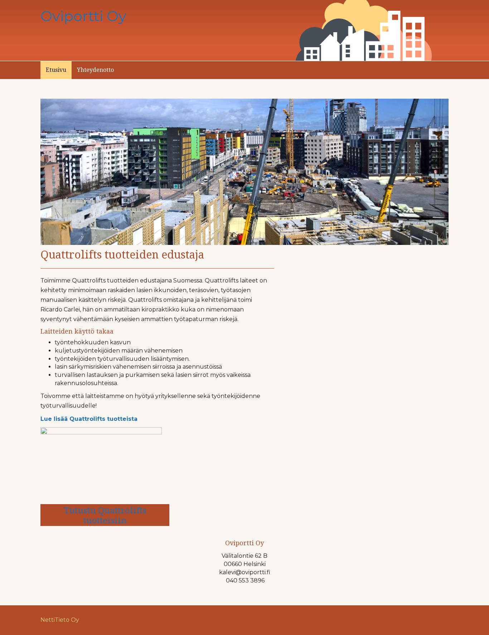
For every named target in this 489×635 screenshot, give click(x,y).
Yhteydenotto (95, 70)
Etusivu (56, 70)
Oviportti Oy (83, 16)
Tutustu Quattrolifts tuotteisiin (105, 516)
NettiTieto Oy (59, 619)
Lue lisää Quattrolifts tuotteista (88, 418)
